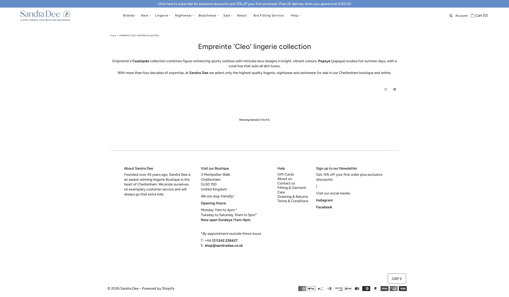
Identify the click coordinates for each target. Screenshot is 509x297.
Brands (128, 15)
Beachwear (208, 15)
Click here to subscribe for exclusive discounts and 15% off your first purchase (217, 4)
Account (461, 15)
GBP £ (397, 279)
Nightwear (183, 15)
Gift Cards (285, 174)
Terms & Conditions (292, 201)
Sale (226, 15)
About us (284, 179)
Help (294, 15)
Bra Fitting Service (269, 15)
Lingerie (161, 15)
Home (113, 35)
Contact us (286, 183)
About (242, 15)
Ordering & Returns (292, 196)
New (144, 15)
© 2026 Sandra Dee (123, 288)
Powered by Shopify (158, 288)
